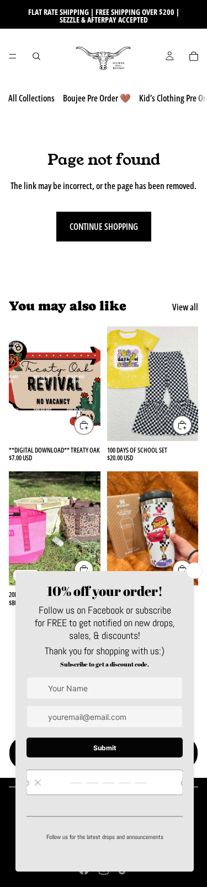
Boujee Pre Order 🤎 (97, 98)
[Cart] (194, 56)
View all (185, 307)
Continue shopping (104, 227)
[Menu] (12, 56)
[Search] (36, 56)
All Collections (31, 98)
